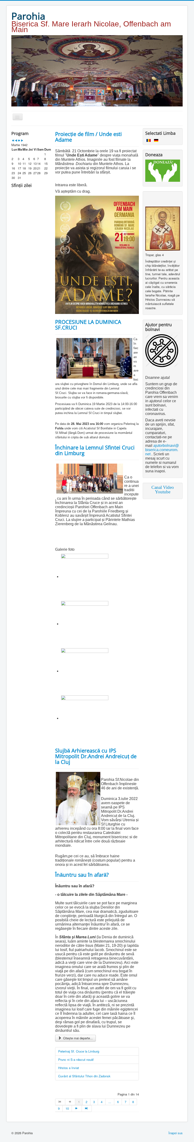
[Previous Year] (12, 140)
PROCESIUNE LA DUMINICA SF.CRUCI (88, 324)
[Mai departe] (77, 1108)
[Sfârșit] (87, 1108)
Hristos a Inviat (68, 1068)
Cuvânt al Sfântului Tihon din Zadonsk (84, 1076)
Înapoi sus (175, 1133)
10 (67, 1108)
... (109, 1102)
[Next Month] (22, 140)
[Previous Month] (16, 140)
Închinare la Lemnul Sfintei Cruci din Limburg (95, 450)
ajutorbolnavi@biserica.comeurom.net (162, 450)
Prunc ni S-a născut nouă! (76, 1059)
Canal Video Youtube (162, 489)
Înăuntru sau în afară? (82, 874)
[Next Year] (19, 140)
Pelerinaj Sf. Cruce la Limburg (78, 1051)
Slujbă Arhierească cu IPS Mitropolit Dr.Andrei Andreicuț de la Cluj (96, 756)
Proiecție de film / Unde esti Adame (88, 136)
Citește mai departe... (77, 1038)
